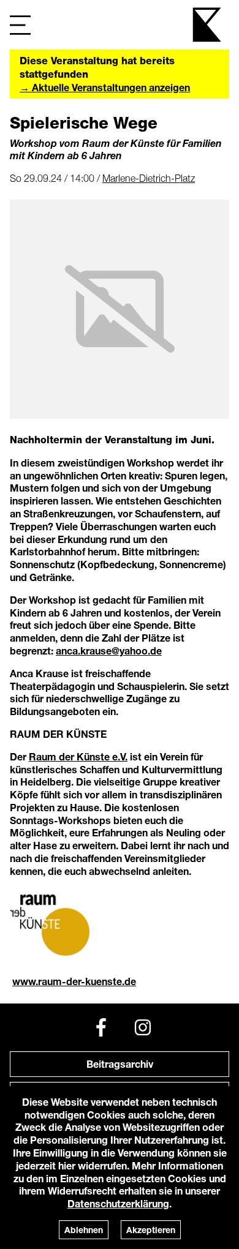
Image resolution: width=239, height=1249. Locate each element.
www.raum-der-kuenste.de (74, 981)
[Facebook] (101, 1027)
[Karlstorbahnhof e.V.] (207, 25)
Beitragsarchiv (119, 1064)
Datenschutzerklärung (118, 1203)
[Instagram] (143, 1027)
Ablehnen (83, 1230)
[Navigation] (20, 25)
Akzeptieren (150, 1230)
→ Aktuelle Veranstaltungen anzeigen (105, 87)
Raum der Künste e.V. (78, 756)
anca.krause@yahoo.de (109, 650)
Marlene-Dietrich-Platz (148, 178)
